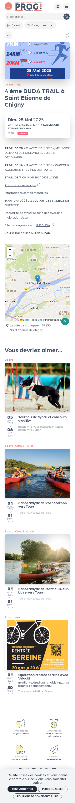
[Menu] (8, 6)
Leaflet (26, 319)
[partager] (68, 35)
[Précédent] (8, 35)
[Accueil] (28, 6)
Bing (40, 319)
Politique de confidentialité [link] (37, 796)
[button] (37, 279)
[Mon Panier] (66, 7)
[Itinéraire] (65, 321)
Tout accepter (22, 788)
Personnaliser (52, 788)
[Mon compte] (58, 7)
